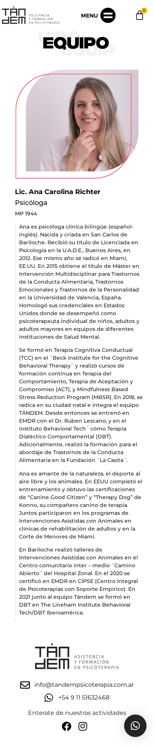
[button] (135, 726)
